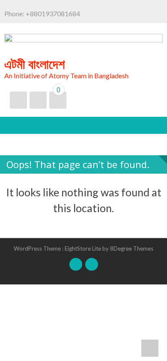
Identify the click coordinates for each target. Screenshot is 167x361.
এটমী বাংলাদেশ (34, 64)
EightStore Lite (83, 248)
